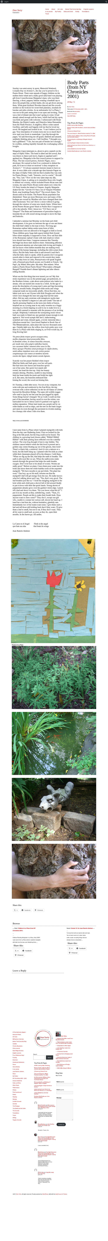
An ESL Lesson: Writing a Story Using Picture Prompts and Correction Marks (81, 136)
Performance (16, 1087)
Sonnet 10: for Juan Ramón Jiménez (82, 928)
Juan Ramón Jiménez (18, 1071)
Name (60, 1081)
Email (60, 1089)
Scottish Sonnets (17, 1101)
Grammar (15, 1060)
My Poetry (58, 11)
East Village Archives (18, 1050)
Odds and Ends (68, 11)
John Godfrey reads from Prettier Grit (46, 1124)
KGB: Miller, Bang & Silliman (64, 1068)
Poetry (77, 11)
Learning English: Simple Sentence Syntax (78, 143)
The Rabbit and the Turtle (19, 1108)
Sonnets (15, 1104)
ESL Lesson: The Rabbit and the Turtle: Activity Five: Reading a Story (46, 1106)
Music (14, 1073)
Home (47, 9)
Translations (85, 11)
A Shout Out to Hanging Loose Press (64, 1054)
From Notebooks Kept (18, 1055)
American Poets (17, 1034)
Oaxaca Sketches (17, 1080)
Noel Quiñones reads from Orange (63, 1061)
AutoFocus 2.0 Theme (61, 1194)
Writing (14, 1117)
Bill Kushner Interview (18, 1039)
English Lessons (89, 9)
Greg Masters (41, 1124)
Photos (14, 1090)
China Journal (16, 1048)
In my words (49, 11)
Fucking (15, 1057)
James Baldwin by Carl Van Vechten (76, 149)
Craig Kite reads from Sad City (46, 1172)
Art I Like (60, 9)
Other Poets (16, 1085)
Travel (47, 14)
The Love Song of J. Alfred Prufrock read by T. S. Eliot (81, 133)
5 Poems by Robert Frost (73, 131)
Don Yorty (17, 10)
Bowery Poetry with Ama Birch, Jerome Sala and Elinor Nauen (81, 128)
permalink (77, 111)
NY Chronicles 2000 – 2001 (20, 1078)
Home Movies (16, 1067)
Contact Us (61, 1124)
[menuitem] (2, 1)
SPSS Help (41, 1172)
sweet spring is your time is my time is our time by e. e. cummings (81, 145)
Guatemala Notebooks (18, 1062)
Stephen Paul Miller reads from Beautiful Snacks (64, 1039)
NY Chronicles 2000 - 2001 (80, 109)
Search (35, 1054)
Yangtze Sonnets (17, 1120)
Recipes (15, 1099)
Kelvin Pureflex (42, 1105)
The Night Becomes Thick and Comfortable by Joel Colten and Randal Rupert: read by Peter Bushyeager (47, 1138)
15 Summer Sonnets (62, 1051)
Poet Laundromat (17, 1092)
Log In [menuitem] (6, 2)
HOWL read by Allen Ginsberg (75, 125)
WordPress (45, 1194)
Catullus (15, 1043)
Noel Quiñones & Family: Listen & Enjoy (63, 1065)
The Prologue (16, 1106)
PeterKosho (41, 1152)
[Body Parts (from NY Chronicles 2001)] (54, 47)
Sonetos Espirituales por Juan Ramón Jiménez (79, 151)
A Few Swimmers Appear (19, 1032)
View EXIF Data (71, 116)
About (53, 9)
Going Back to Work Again (64, 1045)
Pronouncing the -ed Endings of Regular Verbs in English (79, 139)
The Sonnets (16, 1110)
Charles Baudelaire (17, 1046)
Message (59, 1098)
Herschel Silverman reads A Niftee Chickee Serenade (64, 1057)
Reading (15, 1097)
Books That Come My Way (73, 9)
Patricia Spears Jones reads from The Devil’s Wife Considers (64, 1042)
